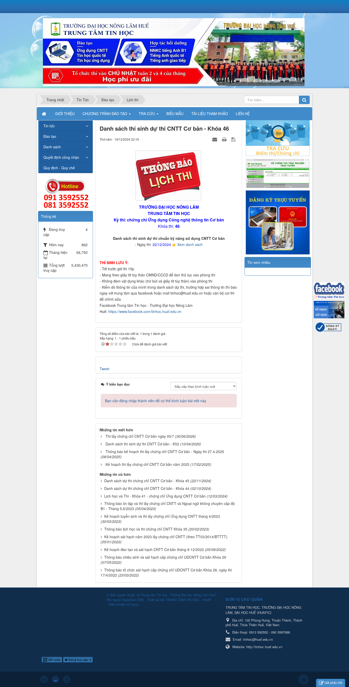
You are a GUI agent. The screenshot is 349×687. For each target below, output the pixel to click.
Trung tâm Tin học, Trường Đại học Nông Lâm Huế (178, 594)
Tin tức (49, 125)
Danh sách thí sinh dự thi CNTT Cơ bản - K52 (142, 443)
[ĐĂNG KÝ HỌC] (329, 326)
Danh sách (52, 146)
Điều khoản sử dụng (123, 604)
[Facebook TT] (329, 289)
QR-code (54, 659)
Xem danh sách (190, 244)
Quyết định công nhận (61, 157)
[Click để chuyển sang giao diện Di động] (67, 679)
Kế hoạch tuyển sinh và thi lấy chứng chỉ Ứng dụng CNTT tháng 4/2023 (162, 516)
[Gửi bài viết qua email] (215, 139)
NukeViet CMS (133, 599)
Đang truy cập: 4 (79, 659)
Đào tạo (49, 136)
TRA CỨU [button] (147, 113)
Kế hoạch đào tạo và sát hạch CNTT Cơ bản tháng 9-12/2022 (154, 549)
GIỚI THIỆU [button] (65, 113)
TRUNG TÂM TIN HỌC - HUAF (188, 599)
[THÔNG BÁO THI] (329, 309)
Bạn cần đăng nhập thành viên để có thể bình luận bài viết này (155, 400)
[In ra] (225, 139)
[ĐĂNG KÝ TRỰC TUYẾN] (278, 221)
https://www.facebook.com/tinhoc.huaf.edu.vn (144, 311)
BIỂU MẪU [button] (174, 113)
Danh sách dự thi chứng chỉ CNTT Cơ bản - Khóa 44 (146, 488)
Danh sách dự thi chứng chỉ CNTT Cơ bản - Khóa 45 (146, 480)
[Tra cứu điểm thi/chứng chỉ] (278, 137)
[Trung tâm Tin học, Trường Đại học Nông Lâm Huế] (174, 51)
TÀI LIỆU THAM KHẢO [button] (209, 113)
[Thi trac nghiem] (278, 172)
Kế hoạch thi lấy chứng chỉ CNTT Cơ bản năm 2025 (147, 464)
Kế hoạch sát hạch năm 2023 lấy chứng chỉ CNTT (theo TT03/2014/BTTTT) (165, 536)
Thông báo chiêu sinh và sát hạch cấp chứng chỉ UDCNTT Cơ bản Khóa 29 (165, 557)
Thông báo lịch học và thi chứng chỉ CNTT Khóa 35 (145, 529)
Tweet (104, 368)
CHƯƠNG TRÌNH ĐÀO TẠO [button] (105, 113)
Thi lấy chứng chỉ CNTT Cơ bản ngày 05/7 (140, 436)
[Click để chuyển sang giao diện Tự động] (44, 679)
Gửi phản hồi (333, 682)
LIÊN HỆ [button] (243, 113)
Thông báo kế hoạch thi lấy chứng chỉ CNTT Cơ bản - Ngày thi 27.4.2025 (165, 451)
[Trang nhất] (44, 113)
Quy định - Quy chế (59, 167)
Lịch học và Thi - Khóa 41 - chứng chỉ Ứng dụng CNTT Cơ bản (155, 496)
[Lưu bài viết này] (234, 139)
